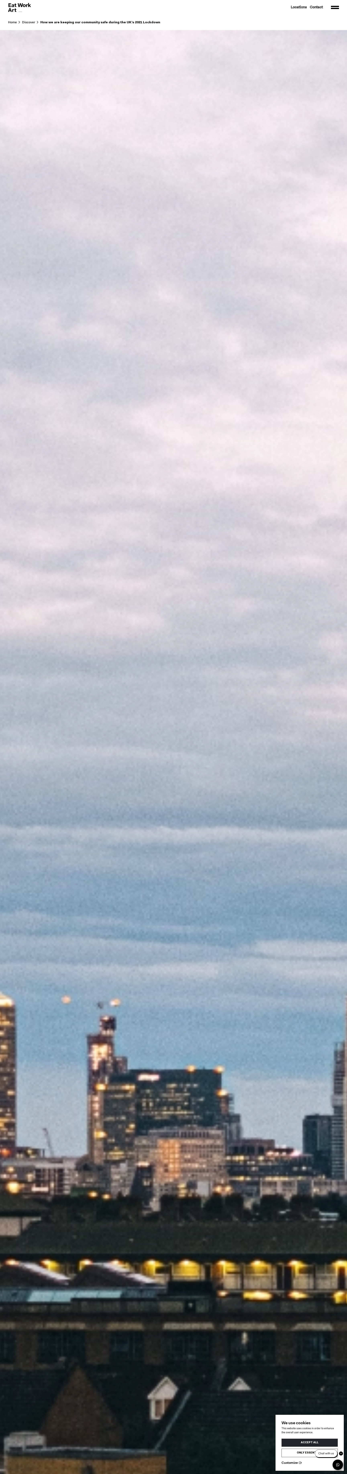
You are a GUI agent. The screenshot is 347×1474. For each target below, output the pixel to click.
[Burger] (335, 7)
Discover (28, 22)
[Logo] (19, 7)
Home (12, 22)
